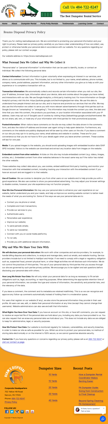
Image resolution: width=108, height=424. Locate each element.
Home (4, 23)
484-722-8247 (87, 7)
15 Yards (53, 381)
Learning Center (85, 23)
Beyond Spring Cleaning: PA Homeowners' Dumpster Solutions (91, 404)
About (14, 23)
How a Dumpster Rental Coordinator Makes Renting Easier (90, 377)
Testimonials (68, 23)
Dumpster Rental (28, 23)
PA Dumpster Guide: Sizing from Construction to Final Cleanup (91, 391)
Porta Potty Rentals (49, 23)
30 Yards (53, 394)
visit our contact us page (13, 342)
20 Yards (53, 387)
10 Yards (53, 374)
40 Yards (53, 400)
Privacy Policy (11, 402)
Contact (100, 23)
